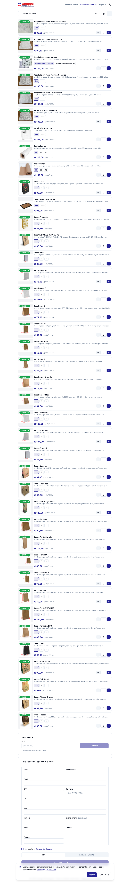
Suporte (102, 4)
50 (42, 188)
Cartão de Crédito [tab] (86, 855)
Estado (26, 837)
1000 (43, 28)
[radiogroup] (72, 27)
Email (26, 779)
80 (41, 152)
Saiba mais (104, 875)
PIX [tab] (43, 855)
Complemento (76, 818)
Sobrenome (71, 769)
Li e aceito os (38, 849)
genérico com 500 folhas (44, 63)
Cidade (69, 827)
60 (36, 152)
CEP (23, 742)
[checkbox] (22, 849)
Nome (26, 769)
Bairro (26, 827)
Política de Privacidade (46, 870)
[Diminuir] (98, 32)
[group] (106, 13)
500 (36, 28)
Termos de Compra (44, 849)
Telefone (69, 789)
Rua (25, 808)
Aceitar (92, 875)
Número (27, 818)
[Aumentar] (109, 32)
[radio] (103, 13)
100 (36, 188)
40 (46, 152)
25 (46, 188)
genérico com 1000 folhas (65, 63)
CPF (25, 789)
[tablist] (65, 854)
